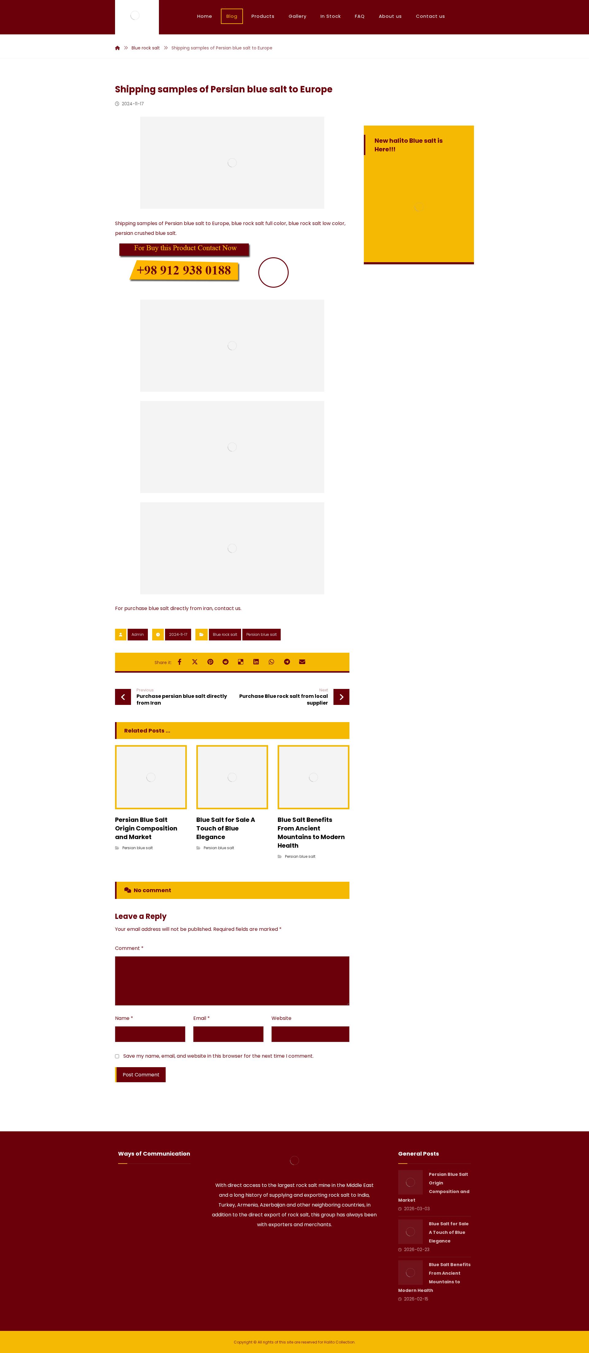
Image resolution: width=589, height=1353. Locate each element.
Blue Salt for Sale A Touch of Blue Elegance (449, 1232)
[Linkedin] (294, 1243)
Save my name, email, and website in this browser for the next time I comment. (218, 1055)
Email (201, 1018)
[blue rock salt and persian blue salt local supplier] (135, 15)
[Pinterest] (311, 1243)
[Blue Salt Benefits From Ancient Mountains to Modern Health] (410, 1272)
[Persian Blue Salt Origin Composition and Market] (410, 1182)
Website (281, 1018)
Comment (129, 948)
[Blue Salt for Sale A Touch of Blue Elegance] (410, 1231)
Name (124, 1018)
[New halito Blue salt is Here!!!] (419, 207)
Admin (138, 634)
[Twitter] (286, 1243)
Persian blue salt (261, 634)
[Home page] (117, 48)
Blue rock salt (225, 634)
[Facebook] (277, 1243)
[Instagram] (303, 1243)
